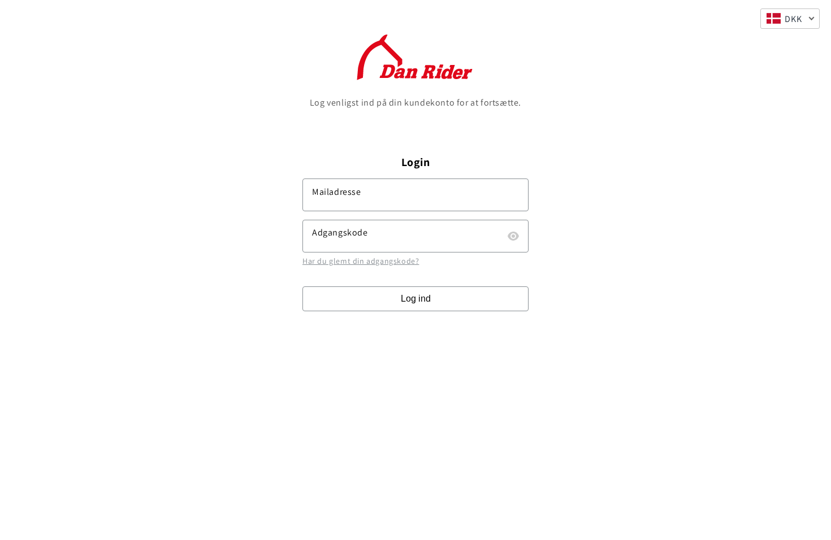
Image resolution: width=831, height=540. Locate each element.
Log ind (416, 298)
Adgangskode (340, 232)
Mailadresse (336, 192)
